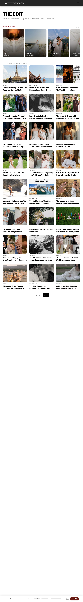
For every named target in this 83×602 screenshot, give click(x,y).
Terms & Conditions (56, 598)
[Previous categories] (76, 26)
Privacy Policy (37, 598)
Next (45, 295)
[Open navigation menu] (78, 3)
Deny (67, 598)
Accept (74, 598)
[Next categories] (79, 26)
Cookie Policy (45, 598)
